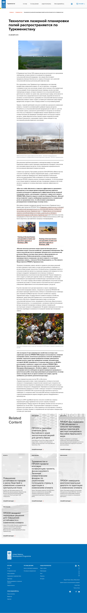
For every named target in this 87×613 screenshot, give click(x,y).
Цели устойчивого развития (31, 568)
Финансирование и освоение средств (14, 582)
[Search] (79, 571)
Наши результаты (46, 4)
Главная (11, 12)
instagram (70, 591)
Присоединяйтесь (59, 4)
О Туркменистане (11, 571)
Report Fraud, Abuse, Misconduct (72, 580)
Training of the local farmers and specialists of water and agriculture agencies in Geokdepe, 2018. (48, 241)
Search (74, 4)
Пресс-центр (43, 568)
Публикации (43, 571)
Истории (42, 578)
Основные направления (30, 571)
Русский (81, 3)
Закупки (9, 599)
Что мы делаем (34, 4)
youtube (79, 591)
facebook (76, 591)
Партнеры (9, 578)
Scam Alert (77, 585)
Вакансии (9, 596)
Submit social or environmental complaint (70, 582)
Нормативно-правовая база (14, 576)
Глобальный (72, 4)
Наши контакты (11, 594)
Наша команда (10, 573)
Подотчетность (11, 585)
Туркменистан (11, 3)
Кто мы (25, 4)
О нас (8, 568)
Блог (41, 573)
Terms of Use (77, 588)
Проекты (42, 576)
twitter (73, 591)
